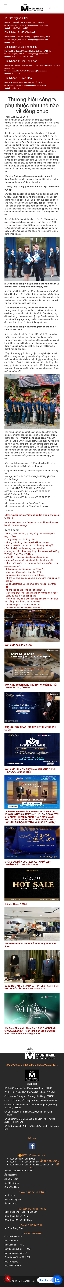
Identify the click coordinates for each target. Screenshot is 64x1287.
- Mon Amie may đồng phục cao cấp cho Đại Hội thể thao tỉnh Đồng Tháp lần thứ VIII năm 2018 (31, 600)
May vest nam (11, 1240)
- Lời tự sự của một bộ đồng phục (20, 595)
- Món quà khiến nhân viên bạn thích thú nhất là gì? (28, 560)
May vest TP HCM (13, 1265)
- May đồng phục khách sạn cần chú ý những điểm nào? (31, 592)
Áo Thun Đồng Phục (14, 1228)
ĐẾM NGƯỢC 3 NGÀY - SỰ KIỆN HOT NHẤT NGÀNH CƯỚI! (30, 728)
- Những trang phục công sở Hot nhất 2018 (24, 589)
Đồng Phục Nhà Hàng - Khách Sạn (20, 1211)
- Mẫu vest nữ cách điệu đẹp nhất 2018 (23, 571)
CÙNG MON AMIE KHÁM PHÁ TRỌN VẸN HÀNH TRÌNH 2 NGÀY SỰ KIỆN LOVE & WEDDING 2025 (31, 987)
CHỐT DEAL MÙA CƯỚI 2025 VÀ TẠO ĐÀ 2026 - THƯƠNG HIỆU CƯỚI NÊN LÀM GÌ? (28, 863)
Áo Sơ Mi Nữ (10, 1195)
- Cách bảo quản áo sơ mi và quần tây (22, 604)
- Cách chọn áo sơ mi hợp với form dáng (23, 607)
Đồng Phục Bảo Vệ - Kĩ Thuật (18, 1220)
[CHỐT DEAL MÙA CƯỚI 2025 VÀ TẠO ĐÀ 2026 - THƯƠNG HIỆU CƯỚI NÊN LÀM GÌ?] (32, 842)
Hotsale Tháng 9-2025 (15, 903)
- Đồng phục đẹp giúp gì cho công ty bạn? (24, 574)
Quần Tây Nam (11, 1187)
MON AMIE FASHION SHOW (18, 645)
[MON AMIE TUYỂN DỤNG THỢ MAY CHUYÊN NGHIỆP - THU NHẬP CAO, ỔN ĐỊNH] (32, 665)
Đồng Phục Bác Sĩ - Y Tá (16, 1215)
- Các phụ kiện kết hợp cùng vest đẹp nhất (24, 548)
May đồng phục (11, 1261)
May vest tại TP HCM (14, 1244)
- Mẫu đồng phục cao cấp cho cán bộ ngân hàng (27, 557)
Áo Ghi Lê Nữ (10, 1203)
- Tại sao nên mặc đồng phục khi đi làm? (23, 568)
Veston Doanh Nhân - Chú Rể (18, 1170)
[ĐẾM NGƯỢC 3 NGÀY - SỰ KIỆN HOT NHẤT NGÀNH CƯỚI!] (32, 707)
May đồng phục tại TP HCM (17, 1248)
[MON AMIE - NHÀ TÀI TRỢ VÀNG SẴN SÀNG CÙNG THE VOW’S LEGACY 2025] (32, 749)
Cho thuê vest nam (13, 1236)
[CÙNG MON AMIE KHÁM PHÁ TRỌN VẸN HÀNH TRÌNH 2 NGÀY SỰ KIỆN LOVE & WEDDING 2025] (32, 966)
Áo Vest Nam (10, 1174)
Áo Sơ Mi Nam (11, 1178)
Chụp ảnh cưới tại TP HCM (17, 1257)
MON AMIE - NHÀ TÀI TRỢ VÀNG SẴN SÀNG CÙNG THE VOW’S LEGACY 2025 (29, 770)
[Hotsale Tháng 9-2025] (32, 884)
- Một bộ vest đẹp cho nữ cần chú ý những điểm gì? (28, 545)
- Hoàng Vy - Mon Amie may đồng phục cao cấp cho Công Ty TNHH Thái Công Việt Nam (31, 553)
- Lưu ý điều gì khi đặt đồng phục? (20, 539)
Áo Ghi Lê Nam (11, 1182)
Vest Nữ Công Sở (12, 1199)
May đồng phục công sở (15, 1252)
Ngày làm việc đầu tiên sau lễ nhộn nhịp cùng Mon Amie (30, 945)
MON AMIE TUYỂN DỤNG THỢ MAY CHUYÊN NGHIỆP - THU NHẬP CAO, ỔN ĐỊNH (31, 686)
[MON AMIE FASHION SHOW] (32, 625)
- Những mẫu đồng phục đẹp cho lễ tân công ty (26, 542)
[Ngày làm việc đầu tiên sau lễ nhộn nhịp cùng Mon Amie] (32, 924)
